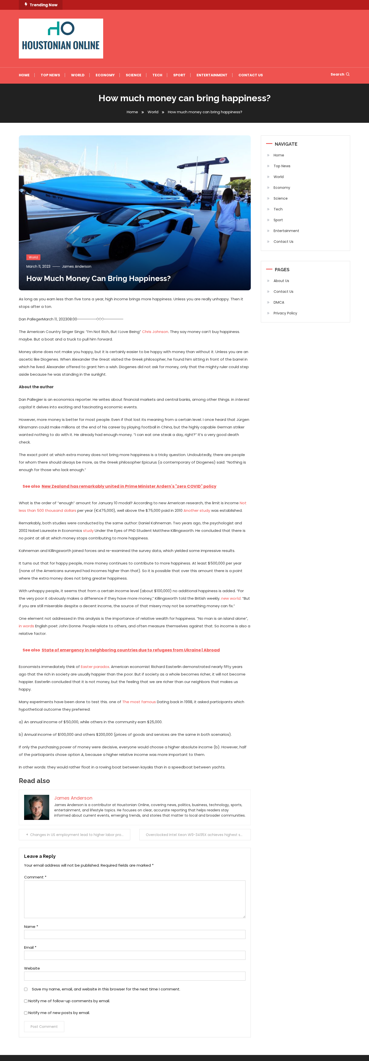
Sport (179, 75)
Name (31, 926)
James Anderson (76, 266)
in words (26, 626)
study (88, 530)
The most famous (139, 701)
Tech (157, 75)
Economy (105, 75)
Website (32, 968)
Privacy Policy (285, 313)
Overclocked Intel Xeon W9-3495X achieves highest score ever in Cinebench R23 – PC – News (198, 834)
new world (230, 598)
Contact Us (250, 75)
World (78, 75)
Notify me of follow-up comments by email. (69, 1000)
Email (30, 947)
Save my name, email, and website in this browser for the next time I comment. (106, 989)
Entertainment (212, 75)
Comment (35, 877)
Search (337, 74)
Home (24, 75)
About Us (281, 280)
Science (133, 75)
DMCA (279, 302)
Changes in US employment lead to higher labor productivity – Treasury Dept (80, 834)
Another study (196, 510)
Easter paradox (95, 666)
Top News (50, 75)
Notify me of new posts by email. (59, 1012)
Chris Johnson (155, 331)
